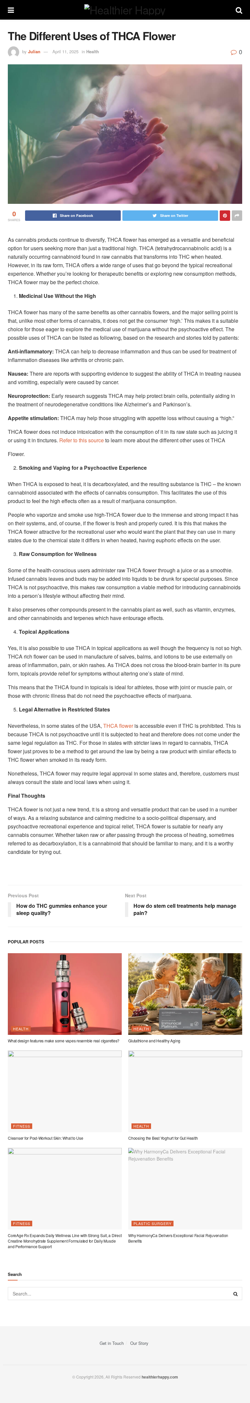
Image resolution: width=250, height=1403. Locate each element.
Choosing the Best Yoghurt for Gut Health (163, 1138)
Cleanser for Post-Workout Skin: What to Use (45, 1138)
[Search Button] (235, 1293)
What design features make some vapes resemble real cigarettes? (63, 1040)
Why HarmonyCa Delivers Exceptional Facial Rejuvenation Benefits (178, 1238)
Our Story (139, 1343)
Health (92, 51)
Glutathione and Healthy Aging (154, 1040)
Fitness (21, 1126)
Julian (34, 51)
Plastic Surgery (152, 1223)
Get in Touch (112, 1343)
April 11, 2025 (65, 51)
